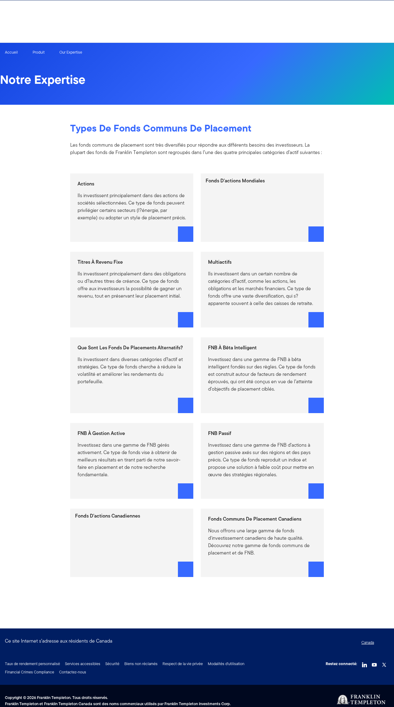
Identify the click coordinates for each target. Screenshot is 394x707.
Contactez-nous (72, 672)
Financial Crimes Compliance (29, 672)
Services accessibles (82, 664)
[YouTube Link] (374, 663)
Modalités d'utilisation (226, 664)
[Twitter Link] (384, 663)
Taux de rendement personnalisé (32, 664)
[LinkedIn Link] (364, 663)
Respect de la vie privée (183, 664)
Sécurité (112, 664)
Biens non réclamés (141, 664)
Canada (367, 642)
